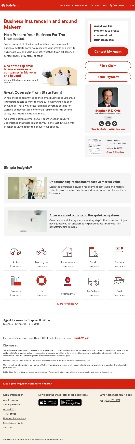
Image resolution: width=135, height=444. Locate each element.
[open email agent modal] (108, 124)
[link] (10, 5)
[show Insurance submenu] (72, 5)
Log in (131, 5)
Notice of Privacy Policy (14, 418)
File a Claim (108, 65)
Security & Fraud (11, 405)
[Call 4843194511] (101, 123)
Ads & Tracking (10, 400)
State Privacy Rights (13, 423)
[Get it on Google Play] (71, 402)
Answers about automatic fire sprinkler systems (84, 215)
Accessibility (9, 409)
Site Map (7, 428)
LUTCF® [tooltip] (108, 118)
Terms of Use (9, 414)
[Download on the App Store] (48, 402)
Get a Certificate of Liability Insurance (108, 129)
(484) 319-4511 (119, 5)
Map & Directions (116, 152)
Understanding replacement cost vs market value (85, 182)
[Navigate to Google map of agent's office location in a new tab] (114, 123)
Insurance (65, 5)
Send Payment (108, 77)
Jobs (104, 5)
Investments (81, 5)
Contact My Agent (108, 51)
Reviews (95, 5)
